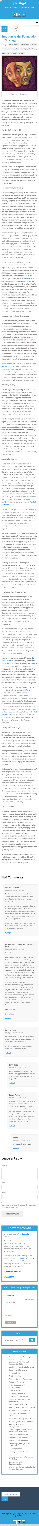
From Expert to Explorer (18, 1404)
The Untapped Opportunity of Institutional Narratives (21, 1431)
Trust (22, 53)
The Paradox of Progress (18, 1393)
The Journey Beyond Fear (17, 1258)
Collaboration (13, 45)
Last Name (8, 1315)
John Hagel (19, 3)
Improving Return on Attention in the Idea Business (22, 1468)
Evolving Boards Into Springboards (17, 1426)
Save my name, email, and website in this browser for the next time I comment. (19, 1206)
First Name (8, 1309)
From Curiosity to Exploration (20, 1379)
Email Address (10, 1302)
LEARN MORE (9, 1277)
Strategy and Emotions (18, 1370)
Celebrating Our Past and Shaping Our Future (19, 1363)
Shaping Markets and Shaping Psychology (21, 1458)
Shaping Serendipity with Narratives (19, 1453)
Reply (9, 933)
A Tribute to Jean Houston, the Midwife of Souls (21, 1358)
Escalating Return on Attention (21, 1422)
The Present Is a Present (18, 1438)
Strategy (15, 53)
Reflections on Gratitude (18, 1441)
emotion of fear (30, 278)
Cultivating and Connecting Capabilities (19, 1414)
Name (4, 1182)
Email (4, 1193)
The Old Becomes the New (19, 1435)
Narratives (31, 49)
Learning (23, 49)
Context (33, 45)
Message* (5, 1165)
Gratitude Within (15, 1376)
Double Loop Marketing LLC (25, 1515)
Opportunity (6, 53)
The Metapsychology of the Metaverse (19, 1445)
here (33, 140)
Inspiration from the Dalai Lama (21, 1367)
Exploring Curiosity (16, 1382)
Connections (24, 45)
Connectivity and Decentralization (15, 1463)
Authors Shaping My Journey (20, 1410)
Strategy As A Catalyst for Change (22, 1407)
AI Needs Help (14, 1373)
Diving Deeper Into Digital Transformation (19, 1386)
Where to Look (14, 1390)
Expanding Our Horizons (18, 1396)
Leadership (14, 49)
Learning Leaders (15, 1449)
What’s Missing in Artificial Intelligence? (19, 1400)
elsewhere (25, 693)
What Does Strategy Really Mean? (22, 1418)
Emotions (6, 49)
